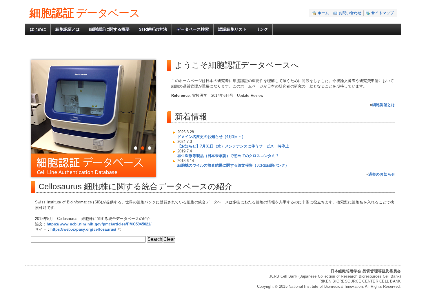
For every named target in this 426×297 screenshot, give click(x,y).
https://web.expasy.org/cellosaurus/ (83, 229)
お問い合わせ (350, 13)
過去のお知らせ (381, 174)
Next (163, 110)
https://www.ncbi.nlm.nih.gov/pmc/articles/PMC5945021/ (99, 224)
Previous (24, 110)
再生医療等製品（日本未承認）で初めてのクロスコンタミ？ (228, 156)
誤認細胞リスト (232, 29)
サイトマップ (382, 13)
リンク (262, 29)
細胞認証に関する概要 (109, 29)
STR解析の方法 (153, 29)
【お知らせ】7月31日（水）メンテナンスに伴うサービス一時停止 (233, 146)
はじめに (38, 29)
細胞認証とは (67, 29)
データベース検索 (192, 29)
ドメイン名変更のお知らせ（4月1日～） (211, 136)
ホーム (323, 13)
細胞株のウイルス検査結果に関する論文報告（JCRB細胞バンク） (233, 165)
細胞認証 (85, 13)
